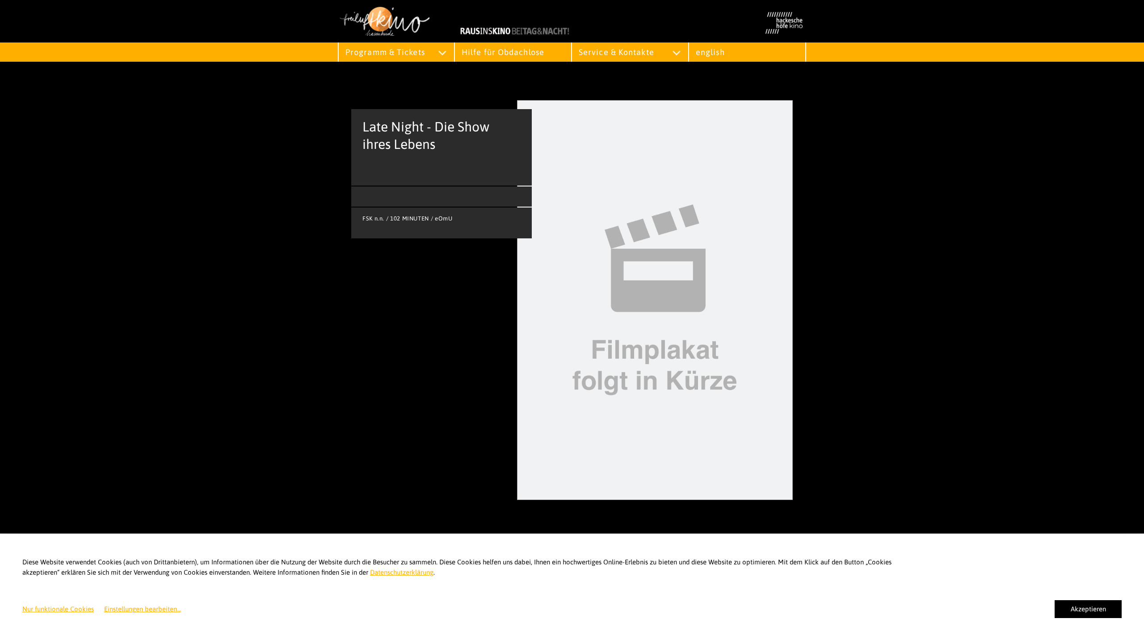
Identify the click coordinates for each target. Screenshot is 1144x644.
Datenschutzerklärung (401, 572)
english (710, 52)
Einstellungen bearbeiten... (142, 609)
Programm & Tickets (385, 52)
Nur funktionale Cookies (58, 609)
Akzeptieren (1088, 609)
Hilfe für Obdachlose (503, 52)
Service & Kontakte (616, 52)
